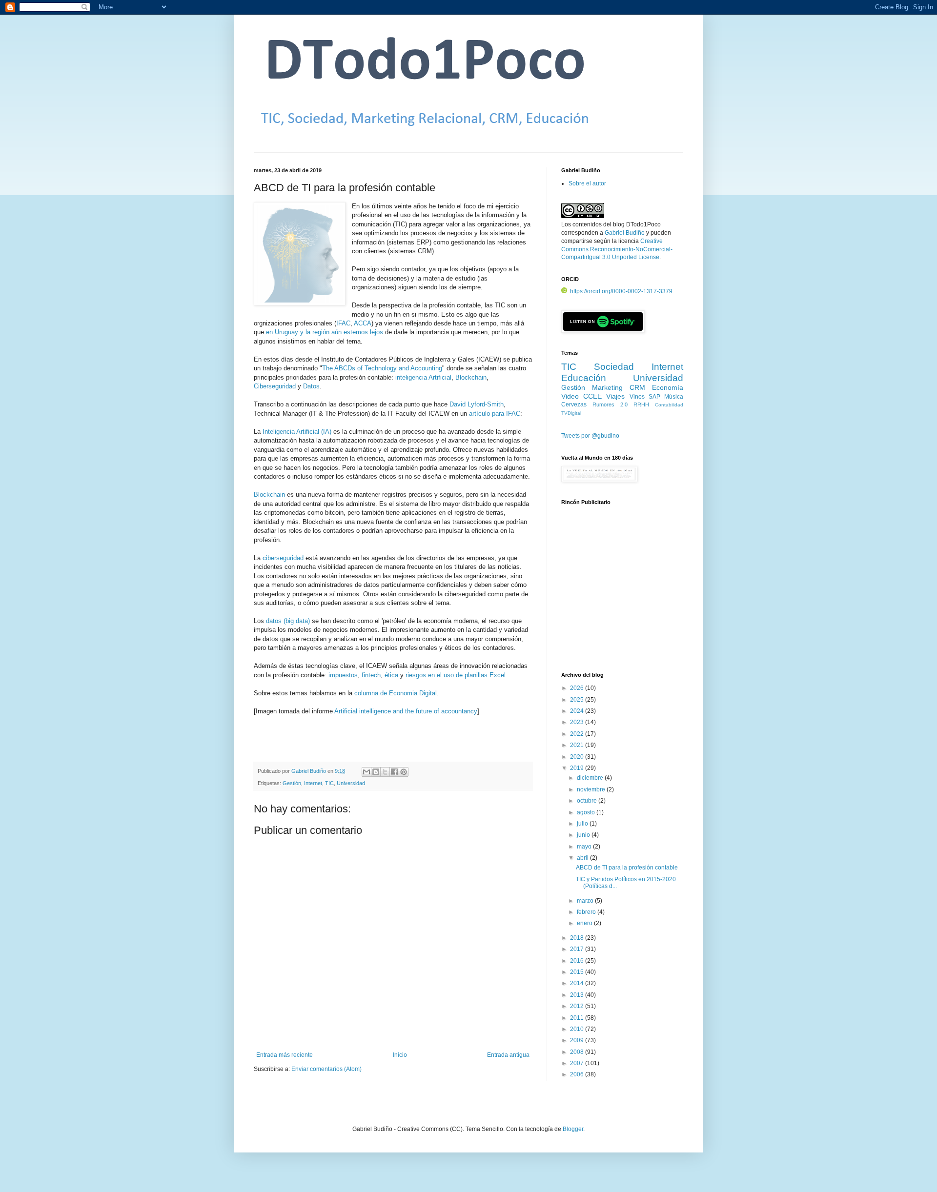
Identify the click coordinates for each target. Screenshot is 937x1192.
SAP (654, 396)
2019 (577, 768)
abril (583, 857)
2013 (577, 994)
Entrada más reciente (284, 1054)
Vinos (637, 396)
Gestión (292, 783)
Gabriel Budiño (309, 771)
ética (391, 675)
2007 (577, 1063)
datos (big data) (288, 621)
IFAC (343, 323)
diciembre (591, 777)
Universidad (351, 783)
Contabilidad (669, 404)
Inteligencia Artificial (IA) (297, 431)
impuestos (343, 675)
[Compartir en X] (385, 772)
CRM (637, 387)
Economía (667, 387)
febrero (587, 912)
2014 (577, 983)
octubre (587, 800)
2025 (577, 699)
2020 (577, 756)
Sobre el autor (587, 183)
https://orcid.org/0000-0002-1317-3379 (621, 291)
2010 (577, 1029)
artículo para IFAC (494, 413)
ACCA (362, 323)
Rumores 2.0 (610, 404)
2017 (577, 949)
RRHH (641, 404)
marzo (586, 900)
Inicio (400, 1054)
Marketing (607, 387)
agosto (586, 812)
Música (673, 396)
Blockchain (471, 377)
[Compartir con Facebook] (394, 772)
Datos (311, 386)
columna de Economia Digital (395, 693)
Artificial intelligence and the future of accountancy (405, 711)
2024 (577, 710)
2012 (577, 1006)
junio (584, 834)
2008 (577, 1052)
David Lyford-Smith (476, 404)
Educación (583, 378)
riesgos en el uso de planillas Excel (456, 675)
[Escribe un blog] (376, 772)
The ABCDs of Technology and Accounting (382, 368)
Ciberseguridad (275, 386)
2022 (577, 733)
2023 (577, 722)
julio (583, 823)
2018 (577, 937)
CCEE (592, 396)
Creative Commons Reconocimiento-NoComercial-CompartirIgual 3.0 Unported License (616, 249)
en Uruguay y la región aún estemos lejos (324, 332)
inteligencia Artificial (423, 377)
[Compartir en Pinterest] (403, 772)
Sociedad (614, 367)
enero (585, 923)
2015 (577, 972)
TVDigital (571, 413)
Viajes (615, 396)
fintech (371, 675)
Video (570, 396)
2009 (577, 1040)
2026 (577, 688)
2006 (577, 1074)
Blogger (573, 1129)
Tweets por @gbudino (590, 435)
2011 (577, 1017)
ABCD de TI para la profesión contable (627, 867)
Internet (313, 783)
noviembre (592, 789)
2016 (577, 960)
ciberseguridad (283, 558)
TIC (329, 783)
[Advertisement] (622, 594)
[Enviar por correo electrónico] (366, 772)
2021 (577, 745)
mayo (585, 846)
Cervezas (574, 404)
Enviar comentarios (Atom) (326, 1069)
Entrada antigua (508, 1054)
